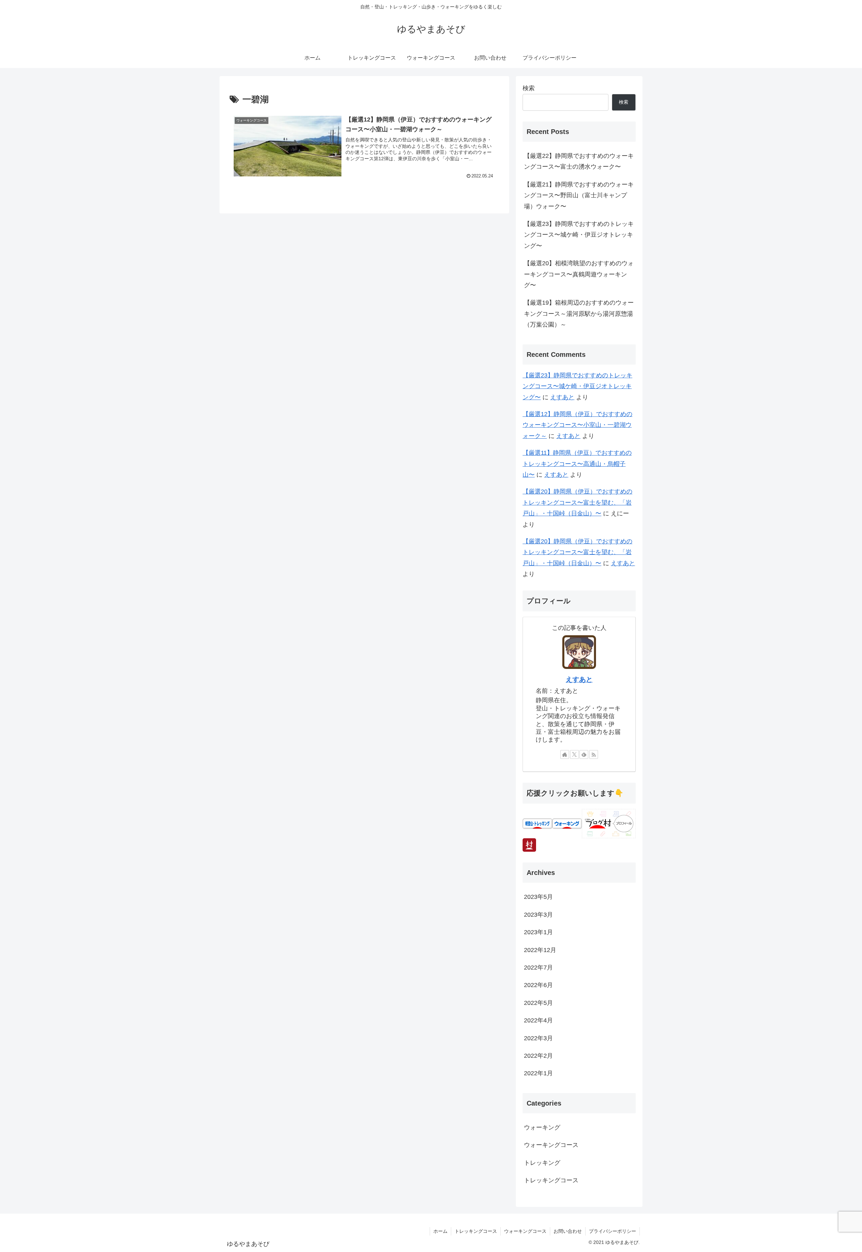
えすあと (562, 397)
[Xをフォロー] (574, 754)
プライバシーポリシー (612, 1231)
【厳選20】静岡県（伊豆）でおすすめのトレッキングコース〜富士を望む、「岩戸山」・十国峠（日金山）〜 (577, 502)
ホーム (440, 1231)
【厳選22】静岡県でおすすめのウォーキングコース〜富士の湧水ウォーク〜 (579, 161)
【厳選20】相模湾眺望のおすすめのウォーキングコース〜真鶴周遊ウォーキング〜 (579, 274)
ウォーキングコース (525, 1231)
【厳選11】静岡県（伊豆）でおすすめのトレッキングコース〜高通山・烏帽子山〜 (577, 463)
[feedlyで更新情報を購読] (583, 754)
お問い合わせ (568, 1231)
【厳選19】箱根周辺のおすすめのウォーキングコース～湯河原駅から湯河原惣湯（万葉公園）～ (579, 313)
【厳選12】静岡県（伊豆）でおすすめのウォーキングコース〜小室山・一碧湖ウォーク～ (577, 425)
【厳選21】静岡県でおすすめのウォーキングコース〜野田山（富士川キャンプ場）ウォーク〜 (579, 195)
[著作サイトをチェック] (564, 754)
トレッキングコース (476, 1231)
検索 (529, 88)
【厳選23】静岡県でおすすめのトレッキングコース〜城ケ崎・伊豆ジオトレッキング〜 (579, 235)
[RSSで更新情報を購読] (593, 754)
